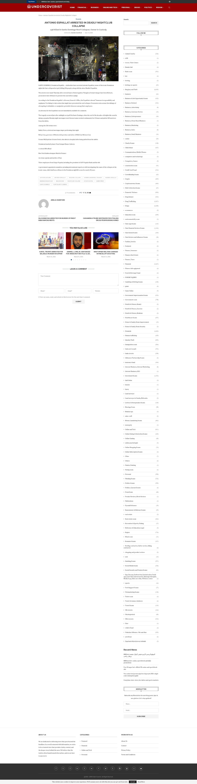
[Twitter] (63, 768)
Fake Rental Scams (142, 233)
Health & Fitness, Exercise (142, 309)
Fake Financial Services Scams (142, 228)
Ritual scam (142, 537)
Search (126, 19)
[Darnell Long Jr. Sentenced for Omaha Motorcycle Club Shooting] (78, 240)
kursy (142, 389)
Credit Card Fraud (142, 170)
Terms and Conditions (128, 754)
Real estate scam (142, 519)
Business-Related (142, 103)
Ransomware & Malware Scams (142, 510)
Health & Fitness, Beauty (142, 304)
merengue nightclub (46, 181)
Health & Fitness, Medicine (142, 313)
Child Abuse (142, 148)
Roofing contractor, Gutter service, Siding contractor (141, 547)
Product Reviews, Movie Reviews (142, 497)
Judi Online (142, 380)
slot (142, 557)
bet (142, 76)
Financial (82, 7)
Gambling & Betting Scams (142, 282)
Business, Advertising (142, 107)
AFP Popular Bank (45, 177)
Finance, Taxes (142, 259)
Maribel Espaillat (110, 177)
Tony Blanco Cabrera (60, 184)
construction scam (142, 166)
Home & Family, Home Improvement (142, 322)
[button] (38, 1)
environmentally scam (142, 219)
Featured (142, 246)
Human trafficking (142, 335)
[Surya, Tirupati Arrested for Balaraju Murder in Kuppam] (51, 240)
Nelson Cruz (60, 181)
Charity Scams (142, 143)
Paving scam (142, 470)
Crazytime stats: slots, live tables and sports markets (141, 680)
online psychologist (142, 443)
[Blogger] (120, 768)
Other (142, 456)
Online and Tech (110, 7)
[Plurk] (141, 768)
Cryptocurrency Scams (142, 183)
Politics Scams (142, 483)
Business (95, 7)
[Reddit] (105, 768)
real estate (142, 514)
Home (72, 7)
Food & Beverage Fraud (142, 273)
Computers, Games (142, 161)
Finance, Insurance (142, 250)
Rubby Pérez (100, 181)
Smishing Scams (142, 561)
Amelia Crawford (76, 33)
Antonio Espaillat (60, 177)
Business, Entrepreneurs (142, 116)
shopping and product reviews (142, 552)
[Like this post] (81, 193)
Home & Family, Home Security (142, 327)
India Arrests (142, 353)
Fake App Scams (142, 224)
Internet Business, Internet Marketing (142, 367)
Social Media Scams (142, 566)
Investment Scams (142, 376)
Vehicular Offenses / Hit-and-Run (142, 632)
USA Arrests (142, 619)
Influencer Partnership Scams (142, 358)
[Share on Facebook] (83, 193)
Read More (141, 782)
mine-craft (142, 416)
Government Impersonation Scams (142, 295)
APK (142, 58)
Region (159, 7)
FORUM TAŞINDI (142, 277)
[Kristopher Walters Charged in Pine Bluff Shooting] (106, 240)
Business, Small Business (142, 134)
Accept (132, 782)
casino (142, 139)
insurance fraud (142, 362)
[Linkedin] (77, 768)
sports (142, 583)
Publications (142, 501)
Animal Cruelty (142, 54)
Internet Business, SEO (142, 371)
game (142, 286)
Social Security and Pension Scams (142, 570)
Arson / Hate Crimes (142, 63)
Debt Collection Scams (142, 188)
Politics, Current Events (142, 488)
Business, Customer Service (142, 112)
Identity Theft (142, 340)
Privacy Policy (125, 750)
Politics (148, 7)
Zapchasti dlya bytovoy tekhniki (142, 641)
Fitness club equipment (142, 268)
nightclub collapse (74, 181)
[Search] (169, 7)
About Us (124, 741)
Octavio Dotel (88, 181)
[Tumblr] (84, 768)
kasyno (142, 385)
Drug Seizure (142, 197)
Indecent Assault (142, 349)
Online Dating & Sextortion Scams (142, 434)
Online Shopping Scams (142, 447)
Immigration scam (142, 344)
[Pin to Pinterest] (88, 193)
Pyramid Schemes (142, 505)
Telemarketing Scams (142, 592)
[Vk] (91, 768)
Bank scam (142, 71)
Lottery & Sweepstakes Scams (142, 403)
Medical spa (142, 412)
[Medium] (134, 768)
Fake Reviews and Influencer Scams (142, 237)
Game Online (142, 291)
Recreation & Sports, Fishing (142, 523)
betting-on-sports (142, 85)
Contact (124, 746)
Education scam (142, 215)
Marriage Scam (142, 407)
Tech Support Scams (142, 588)
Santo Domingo (45, 184)
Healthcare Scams (142, 318)
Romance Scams (142, 541)
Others (142, 461)
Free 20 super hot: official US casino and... (54, 1)
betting (142, 81)
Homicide (142, 331)
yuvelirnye (142, 637)
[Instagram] (70, 768)
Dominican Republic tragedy (93, 177)
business (142, 94)
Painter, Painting (142, 465)
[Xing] (98, 768)
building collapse (75, 177)
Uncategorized (142, 614)
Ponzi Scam (142, 492)
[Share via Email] (90, 193)
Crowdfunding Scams (142, 174)
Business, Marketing (142, 125)
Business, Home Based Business (142, 121)
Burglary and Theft (142, 89)
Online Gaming (142, 438)
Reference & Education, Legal (142, 528)
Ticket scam (142, 596)
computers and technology (142, 156)
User (142, 623)
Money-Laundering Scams (142, 420)
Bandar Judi (142, 67)
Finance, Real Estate (142, 255)
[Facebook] (56, 768)
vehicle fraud (142, 628)
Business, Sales (142, 130)
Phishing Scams (142, 479)
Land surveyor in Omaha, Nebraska (142, 398)
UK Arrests (142, 610)
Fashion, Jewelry (142, 242)
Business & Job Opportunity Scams (142, 98)
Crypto (142, 179)
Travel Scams (142, 605)
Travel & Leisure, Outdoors (142, 601)
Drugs (137, 7)
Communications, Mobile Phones (142, 152)
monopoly (142, 425)
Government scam (142, 300)
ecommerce (142, 210)
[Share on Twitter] (85, 193)
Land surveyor (142, 394)
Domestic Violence (142, 192)
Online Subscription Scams (142, 452)
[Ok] (113, 768)
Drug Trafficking (142, 201)
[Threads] (127, 768)
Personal (126, 7)
